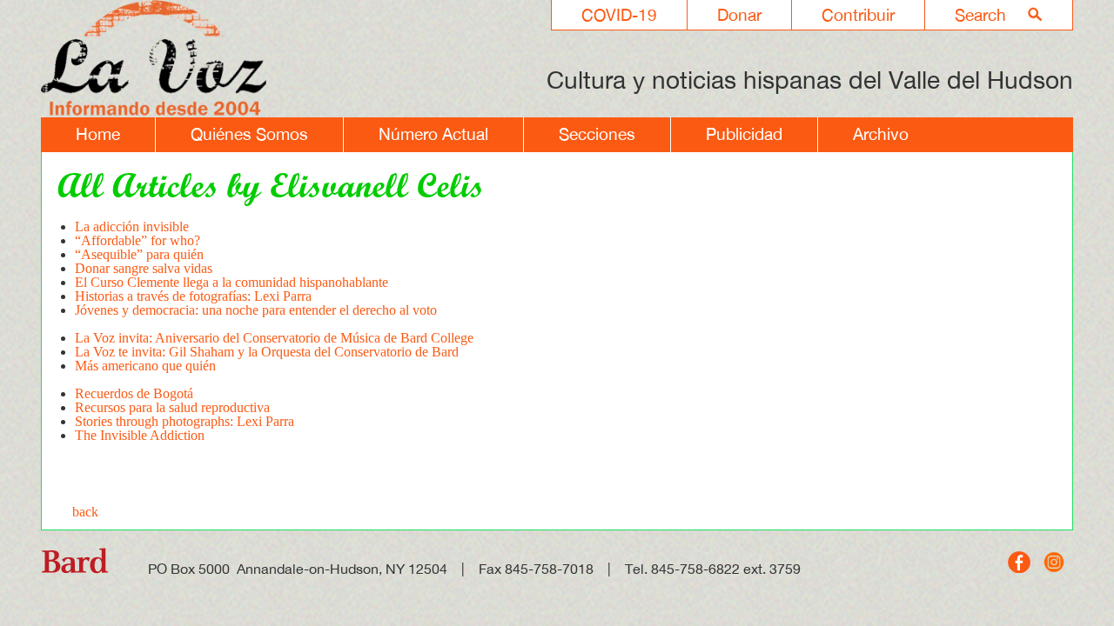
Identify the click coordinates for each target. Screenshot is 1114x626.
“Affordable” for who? (137, 240)
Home (98, 133)
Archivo (881, 133)
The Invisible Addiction (140, 435)
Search (980, 14)
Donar (739, 14)
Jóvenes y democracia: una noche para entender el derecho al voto (256, 310)
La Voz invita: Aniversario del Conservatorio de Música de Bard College (274, 337)
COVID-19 (619, 14)
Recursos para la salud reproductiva (172, 407)
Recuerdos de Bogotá (136, 393)
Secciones (597, 133)
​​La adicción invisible (132, 226)
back (85, 511)
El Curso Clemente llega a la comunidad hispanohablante (231, 282)
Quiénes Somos (249, 133)
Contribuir (858, 14)
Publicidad (744, 133)
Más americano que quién (145, 365)
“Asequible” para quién (139, 254)
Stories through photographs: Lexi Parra (184, 421)
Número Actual (433, 133)
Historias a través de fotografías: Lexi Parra (193, 296)
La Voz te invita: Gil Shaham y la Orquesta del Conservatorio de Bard (267, 351)
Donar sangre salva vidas (143, 268)
